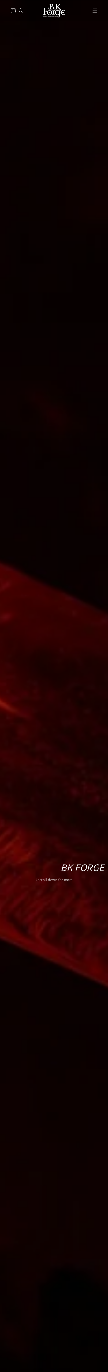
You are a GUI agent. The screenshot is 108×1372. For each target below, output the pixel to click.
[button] (94, 10)
